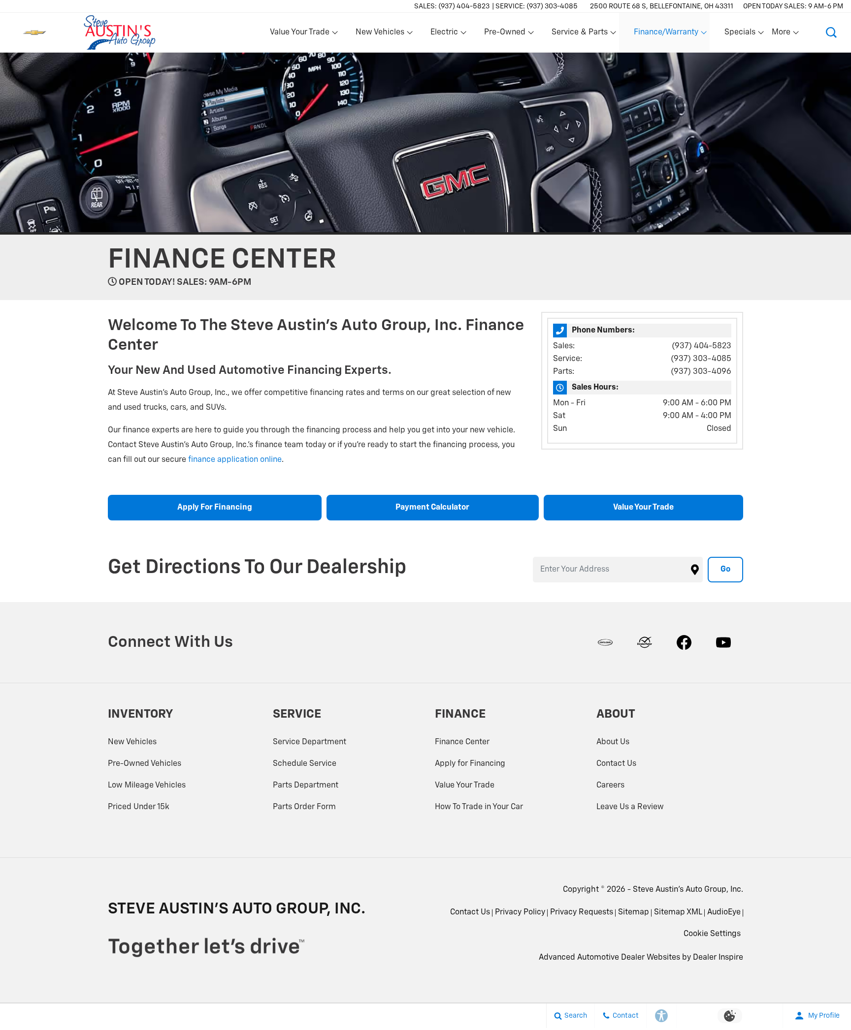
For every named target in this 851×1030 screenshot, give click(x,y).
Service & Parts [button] (579, 34)
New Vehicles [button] (379, 34)
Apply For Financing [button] (214, 508)
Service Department (309, 742)
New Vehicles (132, 742)
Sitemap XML (678, 912)
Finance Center (462, 742)
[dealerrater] (644, 642)
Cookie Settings (712, 934)
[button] (831, 32)
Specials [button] (739, 34)
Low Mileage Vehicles (147, 785)
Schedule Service (304, 764)
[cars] (605, 642)
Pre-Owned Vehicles (144, 764)
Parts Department (305, 785)
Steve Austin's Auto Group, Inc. (688, 890)
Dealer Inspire (718, 958)
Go (725, 570)
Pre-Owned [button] (504, 34)
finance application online (235, 460)
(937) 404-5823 (701, 346)
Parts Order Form (304, 807)
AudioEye (724, 912)
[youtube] (723, 642)
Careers (610, 785)
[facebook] (684, 642)
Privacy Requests (581, 912)
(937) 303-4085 (701, 359)
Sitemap (633, 912)
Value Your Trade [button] (299, 34)
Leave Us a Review (630, 807)
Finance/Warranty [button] (665, 34)
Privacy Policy (520, 912)
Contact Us (616, 764)
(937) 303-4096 (701, 372)
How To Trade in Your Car (479, 807)
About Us (612, 742)
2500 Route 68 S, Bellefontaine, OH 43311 (661, 6)
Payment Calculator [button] (432, 508)
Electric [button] (444, 34)
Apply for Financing (470, 764)
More (781, 34)
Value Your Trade (464, 785)
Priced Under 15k (138, 807)
